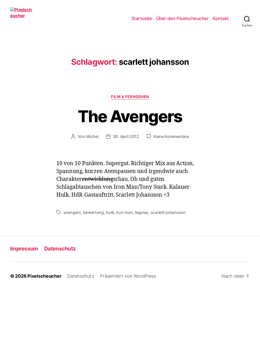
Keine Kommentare (171, 136)
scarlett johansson (168, 212)
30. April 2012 (126, 136)
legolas (141, 212)
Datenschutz (60, 248)
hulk (110, 212)
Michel (92, 136)
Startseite (141, 18)
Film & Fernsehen (130, 96)
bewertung (93, 212)
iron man (124, 212)
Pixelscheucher (44, 276)
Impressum (24, 248)
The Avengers (130, 116)
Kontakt (221, 18)
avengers (72, 212)
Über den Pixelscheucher (182, 18)
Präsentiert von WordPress (128, 276)
